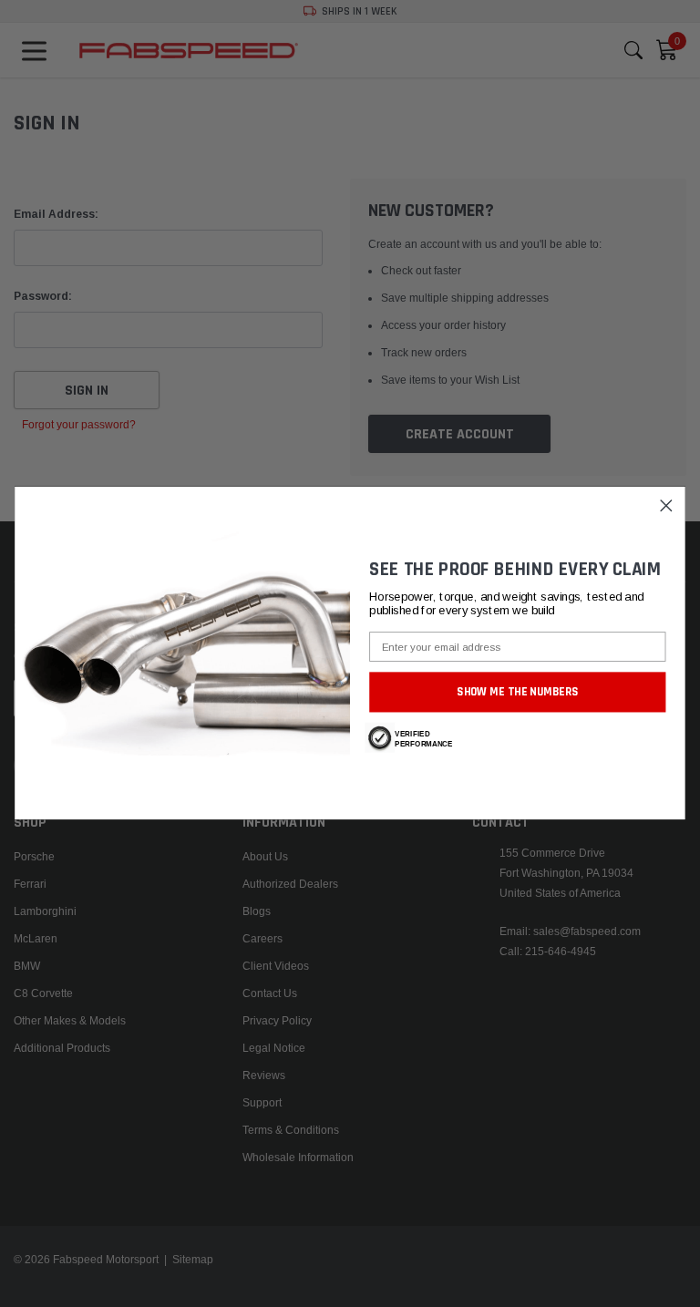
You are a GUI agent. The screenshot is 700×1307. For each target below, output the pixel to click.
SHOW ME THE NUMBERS (517, 692)
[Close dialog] (667, 506)
